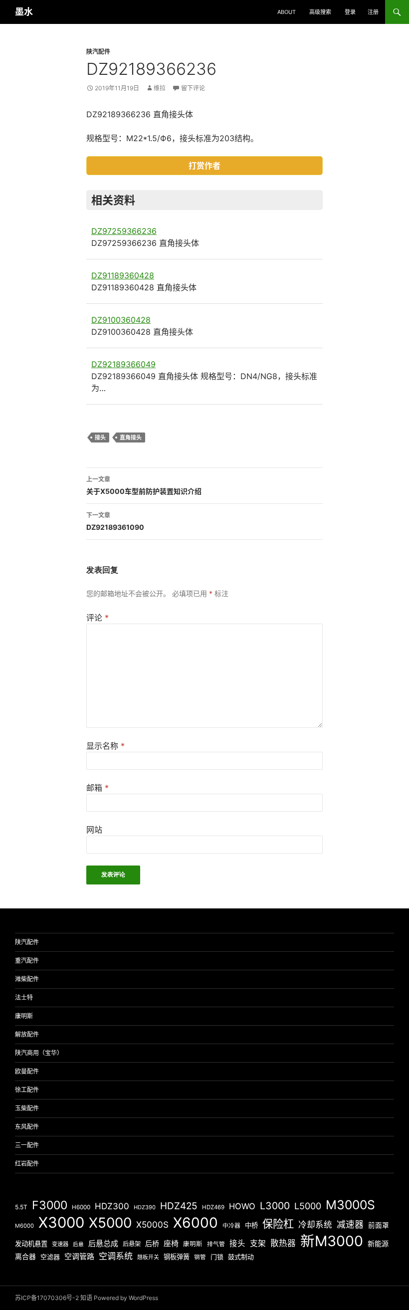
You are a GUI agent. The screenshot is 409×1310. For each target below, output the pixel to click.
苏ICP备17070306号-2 (47, 1298)
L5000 (307, 1206)
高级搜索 (320, 11)
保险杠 (278, 1223)
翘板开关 (148, 1257)
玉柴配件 (27, 1108)
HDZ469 (213, 1207)
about (286, 11)
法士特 (24, 997)
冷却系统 (315, 1225)
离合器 (25, 1257)
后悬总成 (103, 1243)
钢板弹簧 (177, 1257)
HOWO (242, 1206)
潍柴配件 (27, 979)
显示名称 (105, 746)
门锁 (216, 1257)
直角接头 (131, 437)
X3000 (61, 1222)
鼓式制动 (241, 1257)
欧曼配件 (27, 1071)
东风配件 (27, 1126)
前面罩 (378, 1225)
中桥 (251, 1225)
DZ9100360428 (121, 320)
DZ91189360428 (122, 275)
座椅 (171, 1243)
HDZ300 (112, 1206)
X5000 (110, 1222)
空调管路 (79, 1256)
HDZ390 (145, 1207)
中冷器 (231, 1225)
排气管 (216, 1244)
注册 (373, 11)
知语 (86, 1298)
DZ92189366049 (123, 364)
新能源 (378, 1243)
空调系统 (116, 1256)
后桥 (152, 1243)
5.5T (21, 1207)
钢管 (200, 1257)
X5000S (152, 1224)
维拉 (160, 88)
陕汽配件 (98, 51)
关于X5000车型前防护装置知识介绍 (144, 485)
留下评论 (193, 88)
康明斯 (24, 1016)
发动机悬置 (31, 1244)
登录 (350, 11)
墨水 (24, 11)
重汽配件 (27, 960)
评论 (97, 618)
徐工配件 (27, 1089)
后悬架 (132, 1244)
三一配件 (27, 1145)
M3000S (350, 1204)
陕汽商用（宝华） (39, 1053)
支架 (258, 1243)
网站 (94, 830)
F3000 (49, 1205)
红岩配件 (27, 1163)
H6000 (81, 1207)
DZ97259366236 (124, 231)
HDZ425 (179, 1206)
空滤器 (50, 1257)
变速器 (60, 1244)
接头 (100, 437)
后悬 (78, 1244)
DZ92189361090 (115, 521)
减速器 (350, 1224)
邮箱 (97, 788)
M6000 (24, 1225)
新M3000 (331, 1241)
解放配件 (27, 1034)
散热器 (283, 1243)
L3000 (275, 1206)
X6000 (195, 1222)
